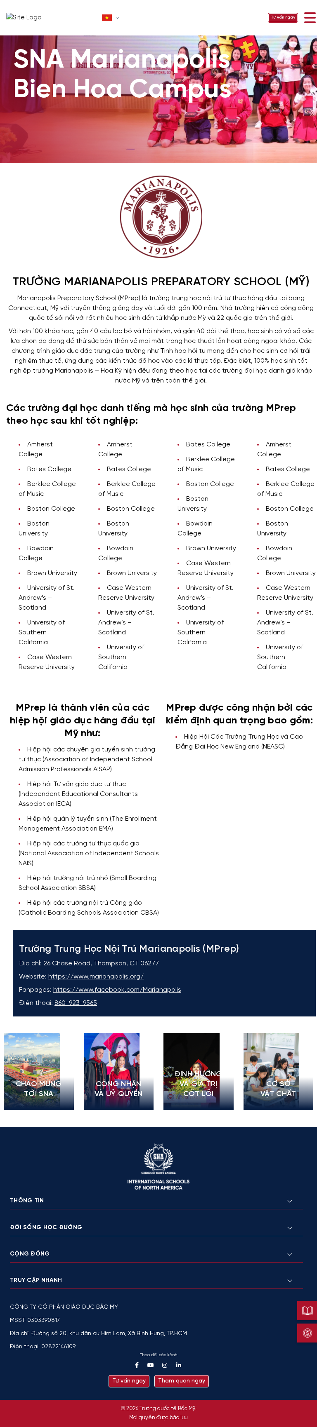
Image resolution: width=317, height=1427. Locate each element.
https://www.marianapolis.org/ (96, 976)
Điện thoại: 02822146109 (43, 1347)
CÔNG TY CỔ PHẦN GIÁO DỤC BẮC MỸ (64, 1307)
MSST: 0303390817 (35, 1320)
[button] (111, 17)
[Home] (51, 18)
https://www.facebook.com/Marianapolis (117, 989)
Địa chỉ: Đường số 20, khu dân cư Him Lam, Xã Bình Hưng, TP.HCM (98, 1334)
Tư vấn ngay (283, 17)
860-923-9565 (75, 1003)
